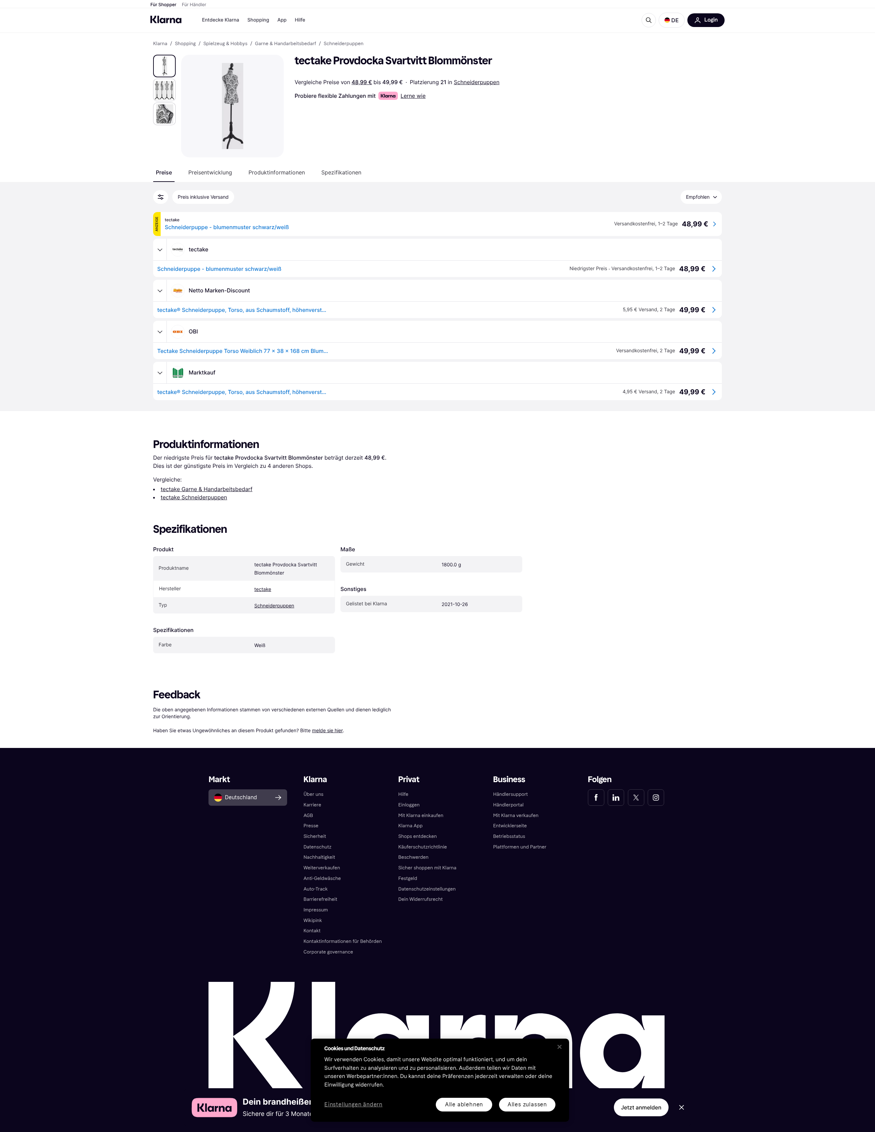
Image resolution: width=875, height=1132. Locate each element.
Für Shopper (163, 5)
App (281, 20)
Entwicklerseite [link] (510, 826)
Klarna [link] (160, 44)
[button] (672, 20)
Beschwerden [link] (413, 857)
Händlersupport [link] (510, 794)
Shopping (258, 20)
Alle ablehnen (464, 1104)
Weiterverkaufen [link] (322, 868)
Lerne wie (413, 95)
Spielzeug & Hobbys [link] (225, 44)
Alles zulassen (527, 1104)
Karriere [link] (312, 805)
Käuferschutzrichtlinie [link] (422, 847)
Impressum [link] (316, 910)
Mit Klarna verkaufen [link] (516, 815)
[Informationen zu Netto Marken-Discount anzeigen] (160, 291)
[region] (440, 1080)
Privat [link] (408, 779)
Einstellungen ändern (353, 1105)
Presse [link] (311, 826)
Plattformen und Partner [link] (520, 847)
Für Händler (194, 5)
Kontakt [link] (312, 931)
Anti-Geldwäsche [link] (322, 878)
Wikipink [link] (313, 920)
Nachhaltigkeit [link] (319, 857)
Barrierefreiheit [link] (320, 899)
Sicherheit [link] (315, 836)
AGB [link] (308, 815)
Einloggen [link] (408, 805)
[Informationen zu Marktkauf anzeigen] (160, 373)
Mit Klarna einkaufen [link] (420, 815)
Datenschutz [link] (318, 847)
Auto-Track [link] (316, 889)
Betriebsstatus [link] (509, 836)
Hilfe (300, 20)
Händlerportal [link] (508, 805)
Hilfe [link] (403, 794)
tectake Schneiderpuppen (194, 497)
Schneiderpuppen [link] (343, 44)
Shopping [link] (185, 44)
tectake (262, 589)
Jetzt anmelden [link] (641, 1107)
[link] (596, 797)
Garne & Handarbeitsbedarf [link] (285, 44)
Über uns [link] (313, 794)
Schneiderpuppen (477, 82)
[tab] (164, 172)
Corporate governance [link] (328, 952)
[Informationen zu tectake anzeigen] (160, 249)
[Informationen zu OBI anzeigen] (160, 332)
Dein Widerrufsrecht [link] (420, 899)
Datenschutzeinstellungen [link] (427, 889)
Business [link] (509, 779)
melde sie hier (327, 730)
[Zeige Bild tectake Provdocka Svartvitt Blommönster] (164, 66)
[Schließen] (559, 1046)
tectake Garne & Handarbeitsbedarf (206, 489)
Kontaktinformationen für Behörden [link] (343, 941)
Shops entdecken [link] (417, 836)
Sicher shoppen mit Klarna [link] (427, 868)
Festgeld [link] (407, 878)
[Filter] (160, 197)
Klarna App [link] (410, 826)
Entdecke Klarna (220, 20)
